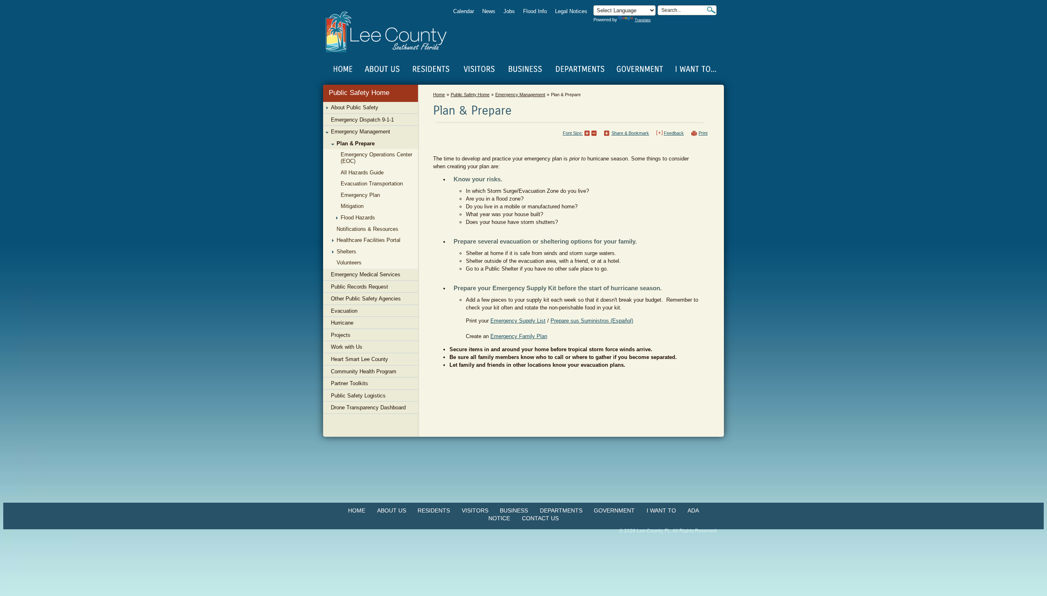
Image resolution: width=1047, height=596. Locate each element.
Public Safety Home (359, 93)
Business (514, 510)
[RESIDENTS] (430, 69)
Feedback (674, 133)
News (488, 11)
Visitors (475, 510)
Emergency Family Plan (518, 336)
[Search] (711, 10)
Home (343, 69)
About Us (391, 510)
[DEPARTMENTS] (580, 69)
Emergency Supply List (518, 321)
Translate (643, 20)
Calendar (463, 11)
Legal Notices (571, 11)
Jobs (509, 11)
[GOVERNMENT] (639, 69)
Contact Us (540, 518)
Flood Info (535, 11)
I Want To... (695, 69)
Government (614, 510)
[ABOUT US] (382, 69)
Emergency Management (520, 94)
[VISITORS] (479, 69)
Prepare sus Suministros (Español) (591, 321)
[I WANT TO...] (695, 69)
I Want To (661, 510)
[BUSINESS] (525, 69)
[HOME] (343, 69)
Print (703, 133)
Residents (434, 510)
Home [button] (391, 31)
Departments (561, 510)
